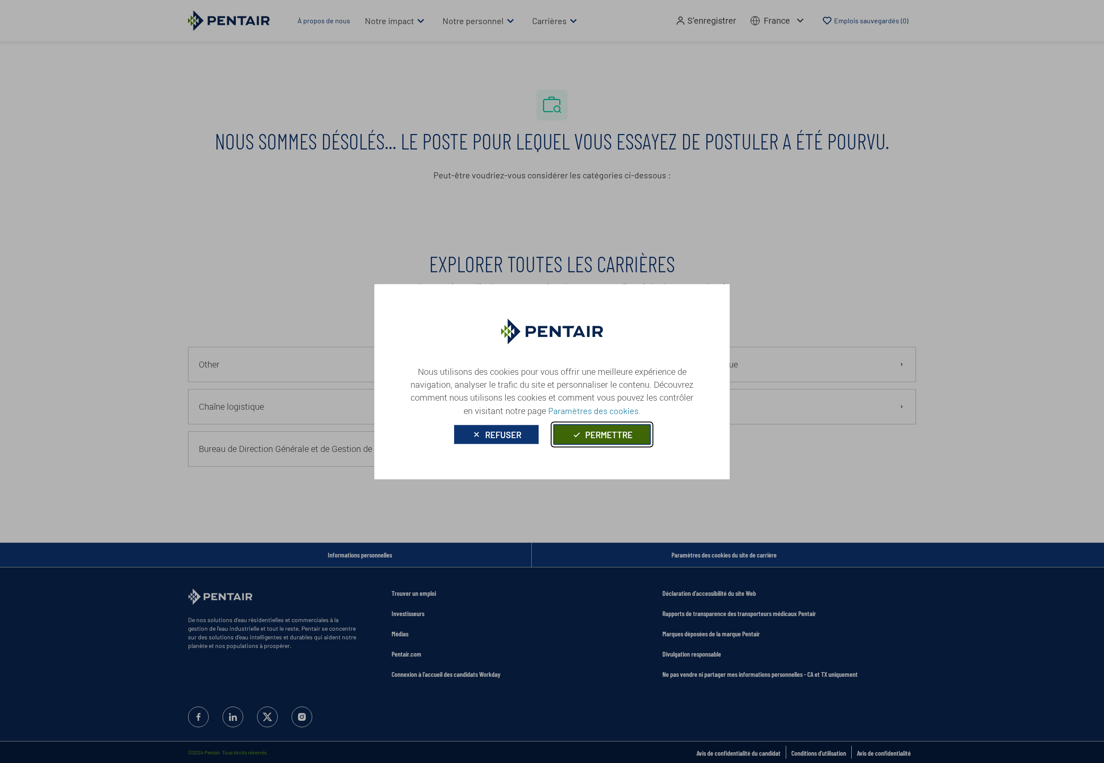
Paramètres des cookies (593, 410)
